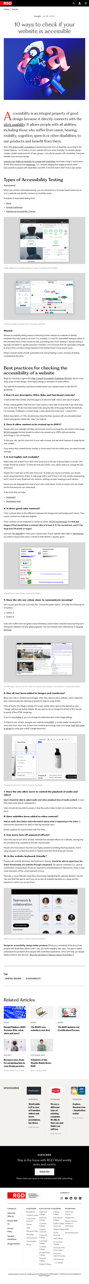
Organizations (31, 1241)
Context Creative (32, 1215)
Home (6, 9)
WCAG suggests (11, 432)
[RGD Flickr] (80, 1198)
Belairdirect (30, 1212)
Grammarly (11, 497)
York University (58, 1259)
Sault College (58, 1239)
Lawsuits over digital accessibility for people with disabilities (29, 162)
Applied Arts (69, 1218)
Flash (28, 1228)
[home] (6, 3)
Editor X (19, 717)
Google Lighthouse (14, 208)
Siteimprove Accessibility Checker (20, 212)
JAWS (51, 722)
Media (28, 1245)
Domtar (29, 1224)
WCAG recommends (58, 522)
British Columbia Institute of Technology (71, 1223)
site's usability (14, 124)
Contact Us (11, 1208)
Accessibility (33, 979)
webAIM (19, 534)
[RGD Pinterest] (75, 1198)
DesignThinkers (13, 1244)
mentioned (30, 165)
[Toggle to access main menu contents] (86, 3)
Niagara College (59, 1229)
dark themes (78, 534)
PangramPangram (71, 1233)
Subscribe (45, 1172)
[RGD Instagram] (61, 1198)
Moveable (30, 1235)
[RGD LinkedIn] (71, 1198)
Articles (14, 9)
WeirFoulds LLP (31, 1238)
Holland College (45, 1264)
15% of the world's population (21, 147)
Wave (8, 203)
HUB (67, 1229)
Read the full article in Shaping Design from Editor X (51, 955)
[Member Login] (79, 3)
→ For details (58, 1263)
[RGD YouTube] (66, 1198)
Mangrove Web (32, 1231)
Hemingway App (13, 502)
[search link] (73, 3)
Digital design (13, 979)
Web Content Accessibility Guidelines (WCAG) (51, 379)
